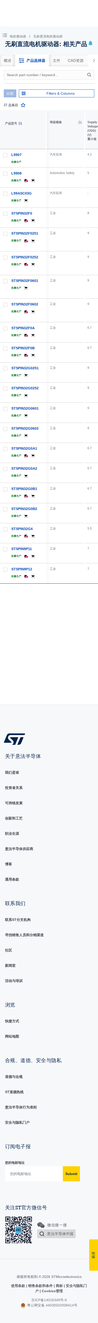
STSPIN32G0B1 (24, 489)
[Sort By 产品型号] (20, 123)
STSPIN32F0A (23, 328)
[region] (72, 407)
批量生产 (16, 161)
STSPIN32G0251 (25, 368)
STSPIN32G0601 (25, 408)
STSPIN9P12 (21, 569)
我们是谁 (12, 772)
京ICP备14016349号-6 (49, 1300)
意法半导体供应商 (19, 849)
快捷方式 (12, 1021)
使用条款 (18, 1286)
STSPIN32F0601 (24, 281)
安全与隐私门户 (17, 1122)
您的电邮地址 (15, 1163)
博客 (8, 864)
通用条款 (12, 879)
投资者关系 (14, 788)
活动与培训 (14, 981)
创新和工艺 (14, 818)
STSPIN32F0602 (24, 304)
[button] (6, 35)
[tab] (7, 60)
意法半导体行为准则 (21, 1107)
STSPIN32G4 (22, 529)
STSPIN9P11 (21, 549)
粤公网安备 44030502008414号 (51, 1305)
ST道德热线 (14, 1092)
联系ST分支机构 (18, 920)
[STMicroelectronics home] (16, 739)
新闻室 (10, 965)
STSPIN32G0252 (25, 388)
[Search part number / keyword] (90, 75)
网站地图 (12, 1036)
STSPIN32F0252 (24, 257)
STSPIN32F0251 (24, 233)
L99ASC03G (21, 193)
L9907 (16, 155)
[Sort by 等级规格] (80, 122)
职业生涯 (12, 834)
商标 (59, 1286)
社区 (8, 950)
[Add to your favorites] (23, 105)
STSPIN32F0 (21, 213)
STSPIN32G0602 (25, 428)
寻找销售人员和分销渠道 (24, 935)
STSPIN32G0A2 (24, 468)
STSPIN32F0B (23, 348)
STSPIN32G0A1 (24, 448)
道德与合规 (14, 1077)
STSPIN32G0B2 (24, 509)
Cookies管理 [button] (52, 1291)
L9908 (16, 173)
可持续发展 (14, 803)
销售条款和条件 (40, 1286)
